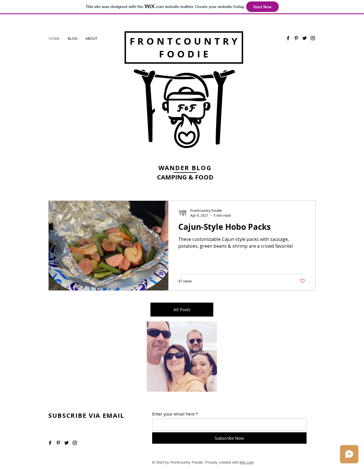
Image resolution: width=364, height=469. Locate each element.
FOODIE (185, 53)
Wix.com (246, 462)
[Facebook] (288, 38)
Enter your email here (173, 414)
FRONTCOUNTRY (185, 41)
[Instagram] (313, 38)
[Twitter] (304, 38)
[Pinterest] (296, 38)
